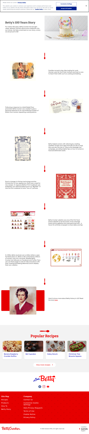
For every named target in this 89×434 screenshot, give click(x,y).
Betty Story (6, 409)
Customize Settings (66, 4)
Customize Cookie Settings (31, 404)
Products (5, 403)
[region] (44, 6)
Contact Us (28, 400)
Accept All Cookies (66, 8)
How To (4, 406)
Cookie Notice (29, 414)
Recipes (4, 400)
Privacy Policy (29, 417)
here (56, 300)
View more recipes (43, 365)
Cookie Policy (39, 9)
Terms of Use (29, 411)
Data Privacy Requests (33, 408)
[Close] (86, 6)
